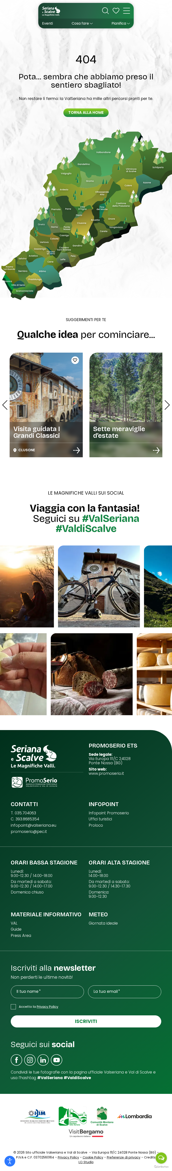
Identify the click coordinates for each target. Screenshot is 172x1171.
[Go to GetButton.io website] (161, 1166)
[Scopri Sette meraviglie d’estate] (76, 450)
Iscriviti (86, 1021)
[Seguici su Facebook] (16, 1060)
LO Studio (86, 1162)
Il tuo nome (28, 991)
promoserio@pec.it (29, 832)
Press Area (21, 936)
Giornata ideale (103, 923)
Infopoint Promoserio (109, 813)
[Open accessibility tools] (9, 1161)
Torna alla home (86, 112)
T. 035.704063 (23, 813)
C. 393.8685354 (25, 819)
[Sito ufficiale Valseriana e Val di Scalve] (51, 11)
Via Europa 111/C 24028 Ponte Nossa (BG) (110, 761)
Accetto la (38, 1006)
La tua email (106, 991)
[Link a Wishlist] (116, 10)
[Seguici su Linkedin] (43, 1060)
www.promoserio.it (106, 773)
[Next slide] (167, 405)
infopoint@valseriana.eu (33, 825)
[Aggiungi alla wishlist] (110, 360)
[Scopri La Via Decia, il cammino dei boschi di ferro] (156, 450)
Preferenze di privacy (123, 1157)
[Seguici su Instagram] (30, 1060)
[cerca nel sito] (105, 10)
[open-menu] (126, 11)
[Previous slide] (5, 405)
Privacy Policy (47, 1007)
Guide (16, 929)
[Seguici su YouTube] (56, 1060)
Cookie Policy (93, 1157)
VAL (14, 923)
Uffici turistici (100, 819)
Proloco (96, 825)
